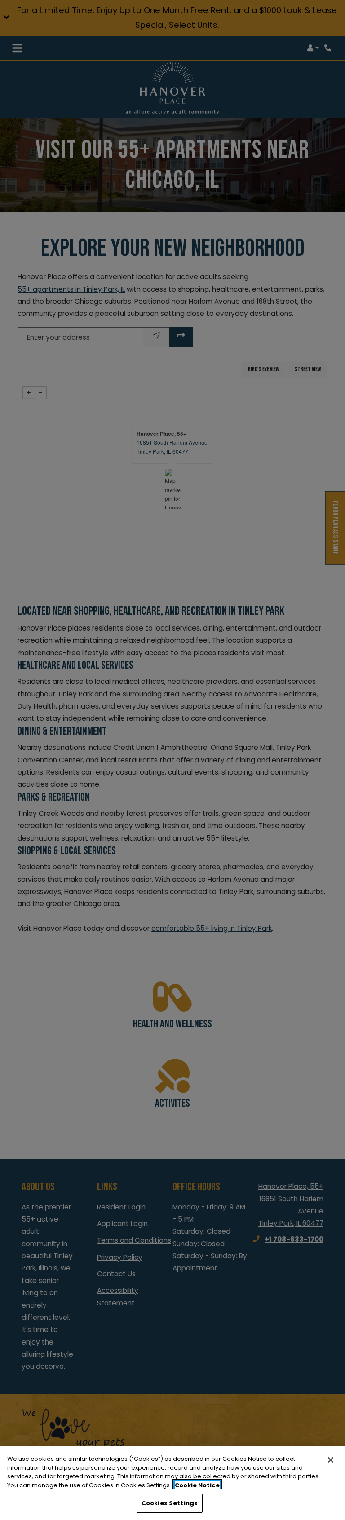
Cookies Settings (170, 1503)
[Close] (331, 1460)
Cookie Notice (197, 1485)
